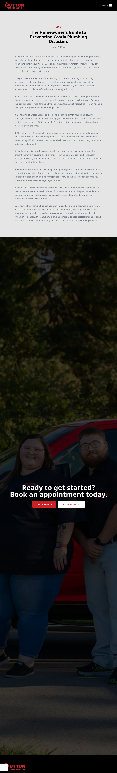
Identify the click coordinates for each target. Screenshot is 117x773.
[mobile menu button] (110, 5)
